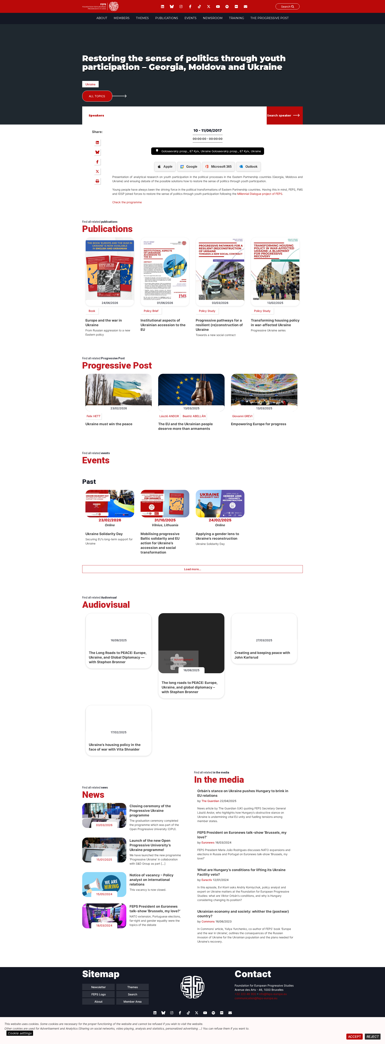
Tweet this (97, 171)
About (101, 18)
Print (97, 181)
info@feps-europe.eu (273, 994)
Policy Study (207, 311)
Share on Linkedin (97, 142)
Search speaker (279, 115)
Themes (142, 18)
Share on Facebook (97, 161)
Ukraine (90, 84)
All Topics (97, 96)
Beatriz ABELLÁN (194, 416)
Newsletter (98, 987)
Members (122, 18)
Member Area (133, 1001)
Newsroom (213, 18)
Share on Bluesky (97, 152)
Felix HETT (93, 416)
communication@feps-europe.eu (256, 998)
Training (236, 18)
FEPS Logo (98, 994)
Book (92, 311)
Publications (166, 18)
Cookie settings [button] (20, 1033)
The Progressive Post (269, 18)
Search (286, 6)
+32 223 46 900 (245, 994)
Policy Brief (151, 311)
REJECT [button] (373, 1037)
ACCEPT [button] (354, 1037)
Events (190, 18)
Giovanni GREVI (242, 416)
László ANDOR (169, 416)
